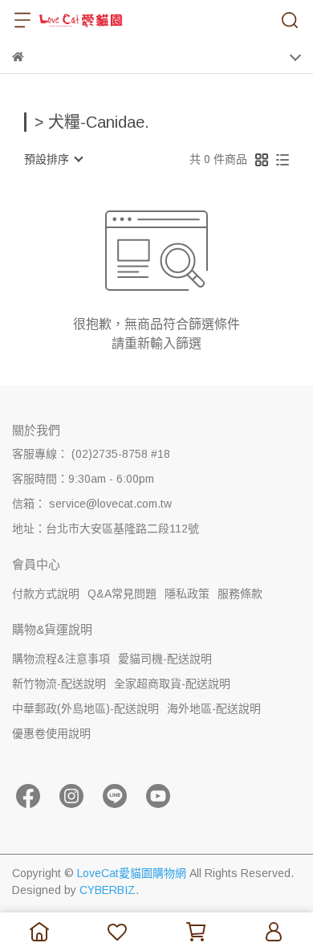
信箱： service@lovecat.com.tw (92, 503)
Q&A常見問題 (121, 593)
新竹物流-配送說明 (59, 683)
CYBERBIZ (107, 890)
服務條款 (239, 593)
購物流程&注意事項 (61, 658)
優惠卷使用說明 (51, 733)
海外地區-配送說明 (214, 708)
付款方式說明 (45, 593)
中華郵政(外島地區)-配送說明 (85, 708)
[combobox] (53, 159)
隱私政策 (187, 593)
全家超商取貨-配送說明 (172, 683)
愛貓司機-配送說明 (165, 658)
